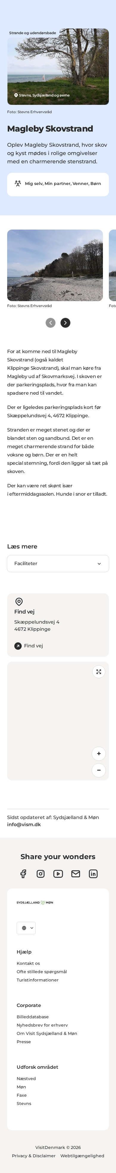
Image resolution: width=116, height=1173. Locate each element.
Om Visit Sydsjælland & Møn (47, 1033)
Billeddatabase (33, 1016)
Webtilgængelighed (82, 1155)
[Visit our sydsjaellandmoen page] (23, 874)
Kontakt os (28, 963)
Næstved (26, 1078)
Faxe (22, 1095)
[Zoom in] (99, 754)
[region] (58, 721)
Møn (21, 1087)
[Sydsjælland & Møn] (35, 902)
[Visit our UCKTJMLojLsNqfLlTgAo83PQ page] (58, 874)
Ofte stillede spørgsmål (42, 971)
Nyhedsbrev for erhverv (42, 1025)
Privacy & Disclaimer (34, 1155)
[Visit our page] (40, 874)
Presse (24, 1041)
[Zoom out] (99, 770)
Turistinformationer (38, 980)
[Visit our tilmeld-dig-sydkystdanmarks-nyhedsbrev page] (75, 874)
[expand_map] (98, 671)
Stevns (24, 1103)
